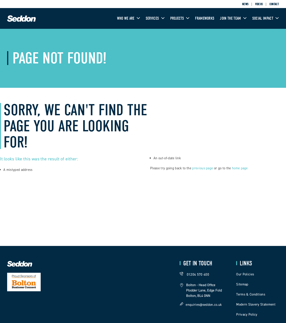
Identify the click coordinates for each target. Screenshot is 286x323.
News (245, 4)
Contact (274, 4)
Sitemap (242, 284)
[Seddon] (21, 21)
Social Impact (263, 18)
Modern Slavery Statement (255, 304)
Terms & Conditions (250, 294)
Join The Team (231, 18)
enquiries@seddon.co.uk (204, 304)
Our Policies (245, 274)
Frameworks (204, 18)
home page (240, 168)
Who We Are (126, 18)
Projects (177, 18)
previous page (202, 168)
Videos (259, 4)
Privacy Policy (246, 314)
